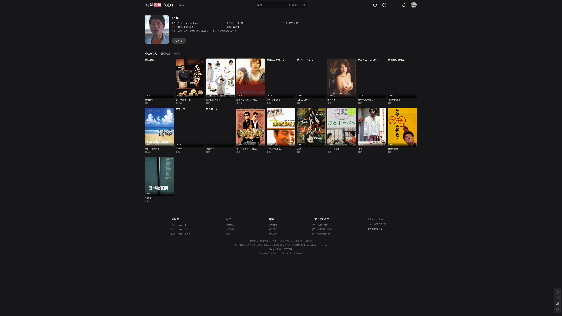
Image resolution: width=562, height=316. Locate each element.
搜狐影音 (321, 229)
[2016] (151, 60)
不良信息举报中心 (375, 219)
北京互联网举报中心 (376, 224)
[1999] (250, 109)
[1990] (159, 158)
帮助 (228, 234)
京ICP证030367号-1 (285, 249)
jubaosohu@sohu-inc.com (316, 245)
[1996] (341, 109)
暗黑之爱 (331, 100)
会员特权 (230, 225)
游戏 (186, 225)
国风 (173, 234)
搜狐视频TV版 (323, 234)
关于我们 (273, 229)
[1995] (402, 109)
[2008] (276, 60)
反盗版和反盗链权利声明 (285, 245)
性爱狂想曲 (393, 149)
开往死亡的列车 (274, 149)
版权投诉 (273, 234)
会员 (228, 219)
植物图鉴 (149, 100)
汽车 (180, 229)
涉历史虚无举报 (374, 229)
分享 (180, 41)
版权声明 (268, 245)
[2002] (212, 109)
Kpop (180, 225)
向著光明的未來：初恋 (246, 100)
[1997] (311, 109)
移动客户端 (322, 225)
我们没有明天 (303, 100)
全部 (173, 225)
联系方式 (284, 241)
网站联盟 (273, 225)
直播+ (330, 229)
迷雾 (299, 149)
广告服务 (274, 241)
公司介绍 (308, 241)
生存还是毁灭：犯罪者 (246, 149)
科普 (173, 229)
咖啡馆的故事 (394, 100)
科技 (186, 229)
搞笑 (180, 234)
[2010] (250, 60)
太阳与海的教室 (152, 149)
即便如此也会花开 (214, 100)
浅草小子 (210, 149)
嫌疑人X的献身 (273, 100)
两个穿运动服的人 (366, 100)
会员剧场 (230, 229)
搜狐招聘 (264, 241)
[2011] (220, 60)
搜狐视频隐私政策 (253, 245)
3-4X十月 (149, 198)
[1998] (281, 109)
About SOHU (296, 241)
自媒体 (175, 219)
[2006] (180, 109)
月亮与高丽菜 (333, 149)
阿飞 (360, 149)
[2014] (190, 60)
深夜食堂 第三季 (183, 100)
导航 (181, 5)
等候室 (179, 149)
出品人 (187, 234)
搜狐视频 (153, 5)
